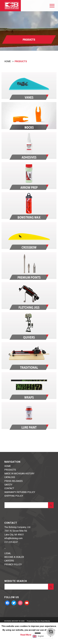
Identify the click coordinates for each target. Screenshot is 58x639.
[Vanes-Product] (29, 85)
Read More (25, 635)
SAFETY (8, 484)
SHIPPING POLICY (13, 496)
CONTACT (9, 488)
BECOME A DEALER (14, 557)
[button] (51, 632)
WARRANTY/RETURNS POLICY (19, 492)
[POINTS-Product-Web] (29, 265)
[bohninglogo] (23, 5)
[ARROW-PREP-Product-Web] (29, 175)
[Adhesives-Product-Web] (29, 145)
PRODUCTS (10, 469)
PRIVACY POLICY (13, 564)
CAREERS (9, 560)
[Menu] (50, 5)
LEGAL (7, 553)
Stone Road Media (43, 621)
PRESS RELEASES (13, 481)
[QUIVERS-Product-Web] (29, 325)
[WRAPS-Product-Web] (29, 385)
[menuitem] (50, 5)
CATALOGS (9, 477)
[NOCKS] (29, 115)
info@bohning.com (13, 538)
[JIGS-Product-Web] (29, 295)
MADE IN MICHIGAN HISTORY (19, 473)
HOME (7, 61)
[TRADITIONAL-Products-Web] (29, 355)
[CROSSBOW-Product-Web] (29, 235)
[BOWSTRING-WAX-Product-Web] (29, 205)
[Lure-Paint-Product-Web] (29, 415)
